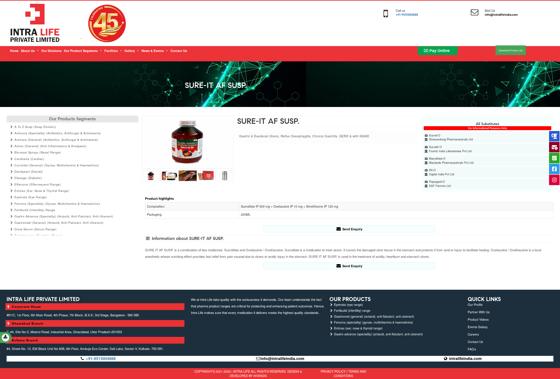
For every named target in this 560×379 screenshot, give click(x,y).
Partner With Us (479, 312)
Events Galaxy (478, 327)
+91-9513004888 (101, 358)
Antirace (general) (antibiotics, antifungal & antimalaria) (56, 140)
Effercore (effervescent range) (37, 184)
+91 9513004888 (407, 15)
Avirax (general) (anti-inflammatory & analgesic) (50, 146)
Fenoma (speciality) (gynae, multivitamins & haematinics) (57, 204)
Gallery (129, 50)
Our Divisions (51, 50)
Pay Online (439, 50)
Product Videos (478, 319)
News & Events (153, 50)
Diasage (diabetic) (28, 178)
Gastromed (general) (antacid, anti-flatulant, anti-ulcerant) (59, 223)
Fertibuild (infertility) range (34, 210)
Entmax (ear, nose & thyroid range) (41, 191)
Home (14, 50)
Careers (473, 334)
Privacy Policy (333, 371)
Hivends (260, 376)
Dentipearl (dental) (28, 171)
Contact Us (178, 50)
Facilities (111, 50)
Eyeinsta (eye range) (30, 197)
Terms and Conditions (350, 373)
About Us (28, 50)
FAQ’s (472, 349)
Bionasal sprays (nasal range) (37, 152)
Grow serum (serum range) (35, 229)
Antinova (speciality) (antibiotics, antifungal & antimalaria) (57, 133)
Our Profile (475, 304)
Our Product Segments (81, 50)
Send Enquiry (351, 229)
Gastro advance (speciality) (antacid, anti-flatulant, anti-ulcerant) (64, 216)
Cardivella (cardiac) (29, 159)
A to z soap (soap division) (35, 127)
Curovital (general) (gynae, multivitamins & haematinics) (56, 165)
